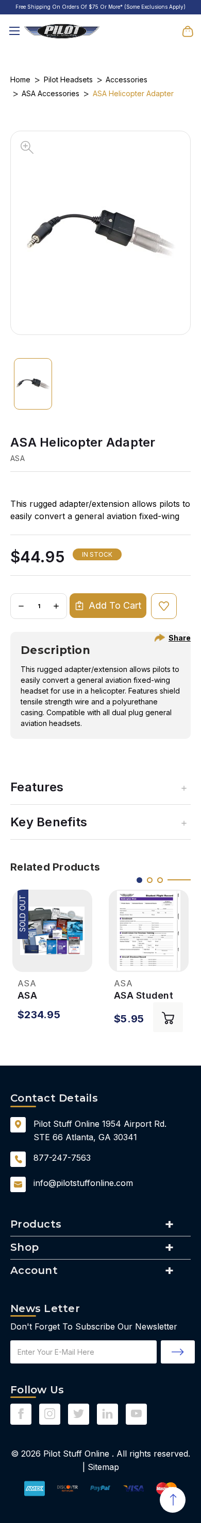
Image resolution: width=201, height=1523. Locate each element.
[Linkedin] (107, 1413)
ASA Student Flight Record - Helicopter (148, 996)
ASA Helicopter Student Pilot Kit (48, 996)
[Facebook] (20, 1413)
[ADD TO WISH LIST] (164, 606)
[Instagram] (49, 1413)
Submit (178, 1351)
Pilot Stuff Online (76, 1453)
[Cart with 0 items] (187, 31)
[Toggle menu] (14, 31)
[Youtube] (136, 1413)
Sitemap (103, 1467)
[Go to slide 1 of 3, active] (139, 880)
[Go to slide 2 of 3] (150, 880)
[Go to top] (173, 1500)
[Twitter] (78, 1413)
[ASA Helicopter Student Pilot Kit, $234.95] (52, 931)
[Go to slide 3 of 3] (160, 880)
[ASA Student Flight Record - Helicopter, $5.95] (148, 931)
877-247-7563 (62, 1158)
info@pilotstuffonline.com (83, 1183)
